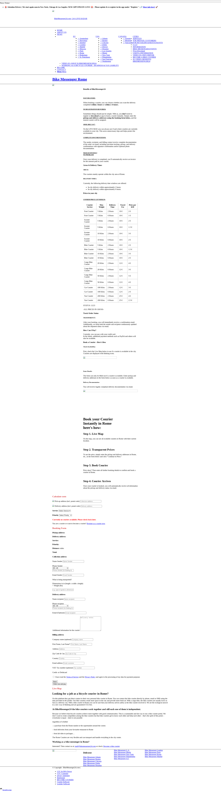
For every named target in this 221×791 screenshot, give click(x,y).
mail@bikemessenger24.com (85, 746)
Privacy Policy (90, 677)
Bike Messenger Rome (69, 79)
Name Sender (57, 561)
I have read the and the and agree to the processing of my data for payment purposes (97, 677)
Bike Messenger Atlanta (92, 757)
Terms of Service (72, 677)
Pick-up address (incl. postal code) (67, 501)
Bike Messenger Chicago (92, 761)
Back (55, 681)
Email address (57, 663)
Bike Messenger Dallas (91, 763)
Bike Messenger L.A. (122, 750)
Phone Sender (57, 566)
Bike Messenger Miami (122, 752)
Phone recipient (58, 604)
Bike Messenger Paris (153, 752)
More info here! (149, 7)
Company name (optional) (61, 639)
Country (55, 658)
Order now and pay (59, 684)
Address (55, 649)
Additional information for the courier (66, 630)
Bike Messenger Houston (92, 765)
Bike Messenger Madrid (153, 757)
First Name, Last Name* (61, 644)
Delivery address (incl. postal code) (67, 506)
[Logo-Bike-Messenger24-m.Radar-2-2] (69, 19)
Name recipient (57, 599)
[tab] (110, 89)
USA (97, 36)
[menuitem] (113, 30)
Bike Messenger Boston (92, 759)
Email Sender (57, 575)
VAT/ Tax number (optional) (62, 668)
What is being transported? (62, 580)
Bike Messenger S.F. (121, 759)
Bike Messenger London (154, 750)
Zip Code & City (58, 654)
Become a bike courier (111, 746)
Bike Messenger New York (124, 754)
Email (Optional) (58, 613)
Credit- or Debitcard (59, 672)
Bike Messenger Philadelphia (124, 757)
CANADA (122, 36)
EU (74, 36)
